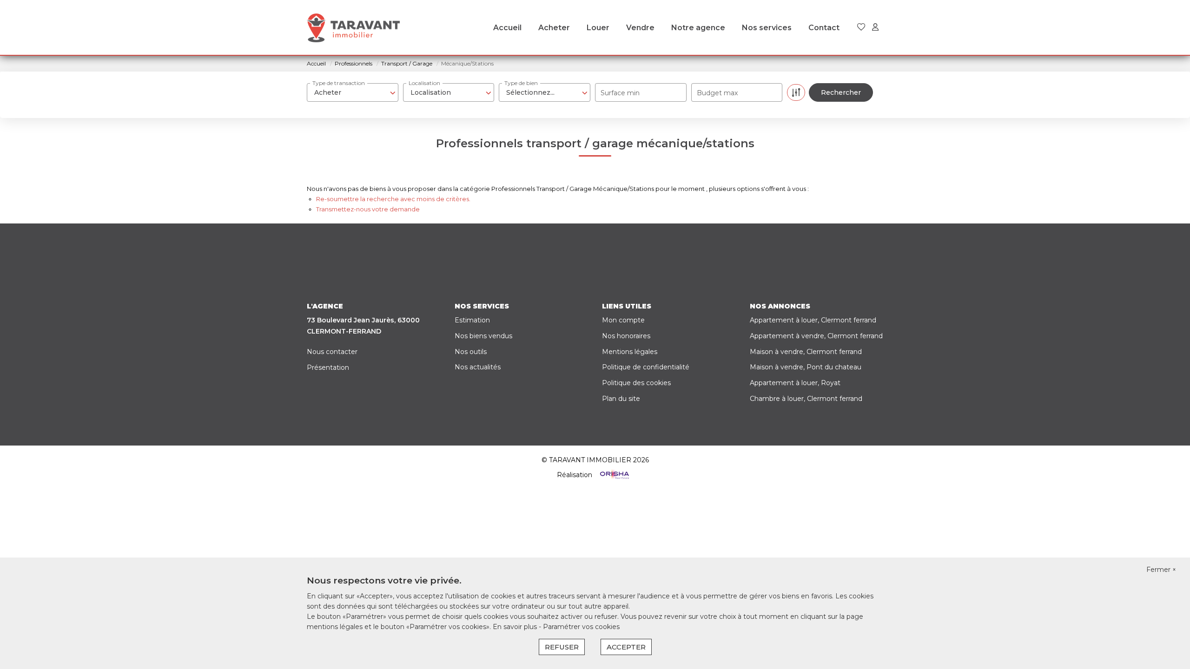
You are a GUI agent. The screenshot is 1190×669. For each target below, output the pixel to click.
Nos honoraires (626, 336)
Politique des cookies (636, 383)
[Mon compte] (875, 27)
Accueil (507, 27)
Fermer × (1161, 569)
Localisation (424, 82)
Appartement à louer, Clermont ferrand (813, 320)
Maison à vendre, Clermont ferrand (806, 352)
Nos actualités (478, 367)
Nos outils (471, 352)
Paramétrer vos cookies (581, 627)
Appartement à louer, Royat (795, 383)
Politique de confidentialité (645, 367)
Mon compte (623, 320)
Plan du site (621, 398)
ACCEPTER (626, 647)
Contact (824, 27)
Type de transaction (338, 82)
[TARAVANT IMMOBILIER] (353, 28)
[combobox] (352, 92)
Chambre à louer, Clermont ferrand (806, 398)
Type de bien (521, 82)
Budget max (717, 93)
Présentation (328, 367)
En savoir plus (516, 627)
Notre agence (698, 27)
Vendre (640, 27)
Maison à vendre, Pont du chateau (805, 367)
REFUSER (562, 647)
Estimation (472, 320)
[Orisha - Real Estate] (613, 474)
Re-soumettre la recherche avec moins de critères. (393, 199)
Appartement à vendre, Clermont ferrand (816, 336)
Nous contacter (332, 352)
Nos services (767, 27)
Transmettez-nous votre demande (368, 209)
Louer (598, 27)
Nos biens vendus (483, 336)
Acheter (554, 27)
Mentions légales (629, 352)
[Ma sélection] (861, 27)
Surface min (620, 93)
